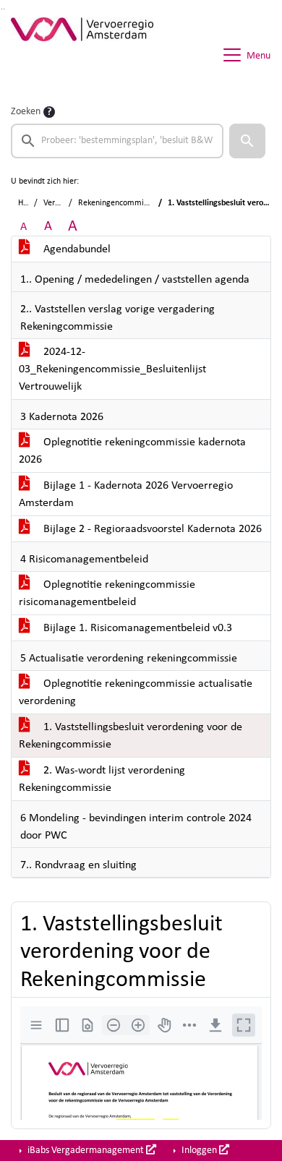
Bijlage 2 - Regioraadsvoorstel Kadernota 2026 (151, 529)
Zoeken (25, 111)
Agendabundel (75, 249)
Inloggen (199, 1150)
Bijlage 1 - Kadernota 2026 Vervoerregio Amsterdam (126, 494)
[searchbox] (117, 141)
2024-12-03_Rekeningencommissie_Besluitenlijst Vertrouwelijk (112, 369)
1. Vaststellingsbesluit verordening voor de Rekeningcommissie (130, 735)
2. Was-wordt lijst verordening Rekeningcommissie (102, 779)
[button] (247, 141)
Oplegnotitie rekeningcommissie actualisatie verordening (135, 692)
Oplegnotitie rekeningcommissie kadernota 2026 (132, 451)
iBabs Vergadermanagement (85, 1150)
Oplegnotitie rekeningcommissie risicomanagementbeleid (107, 593)
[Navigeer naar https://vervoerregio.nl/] (82, 55)
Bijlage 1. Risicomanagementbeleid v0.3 (136, 628)
